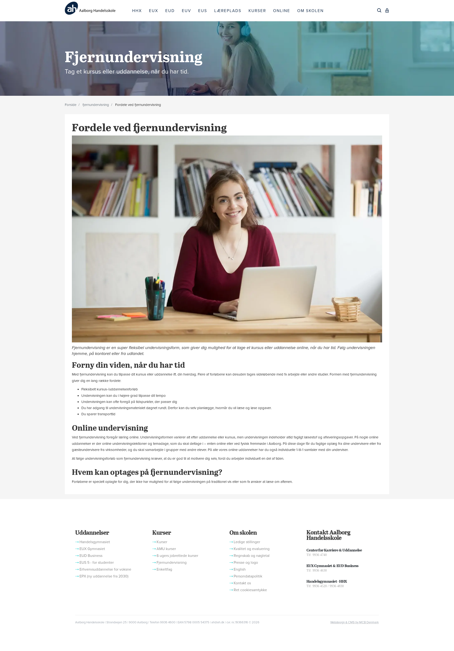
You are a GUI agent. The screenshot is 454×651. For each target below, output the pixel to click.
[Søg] (379, 10)
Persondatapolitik (248, 576)
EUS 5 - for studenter (96, 562)
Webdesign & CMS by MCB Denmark (354, 622)
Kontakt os (242, 583)
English (240, 569)
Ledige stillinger (247, 542)
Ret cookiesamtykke (250, 590)
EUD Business (90, 555)
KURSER (257, 10)
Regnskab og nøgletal (252, 555)
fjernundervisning (96, 105)
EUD (170, 10)
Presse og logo (246, 562)
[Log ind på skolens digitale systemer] (387, 10)
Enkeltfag (164, 569)
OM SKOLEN (310, 10)
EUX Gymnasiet (92, 548)
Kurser (161, 532)
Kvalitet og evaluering (252, 548)
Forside (70, 105)
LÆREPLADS (227, 10)
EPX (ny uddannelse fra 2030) (103, 576)
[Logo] (97, 8)
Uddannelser (92, 532)
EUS (202, 10)
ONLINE (281, 10)
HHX (137, 10)
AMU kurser (166, 548)
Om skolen (243, 532)
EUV (186, 10)
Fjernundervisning (172, 562)
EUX (153, 10)
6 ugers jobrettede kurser (177, 555)
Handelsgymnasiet (94, 542)
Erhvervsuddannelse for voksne (105, 569)
